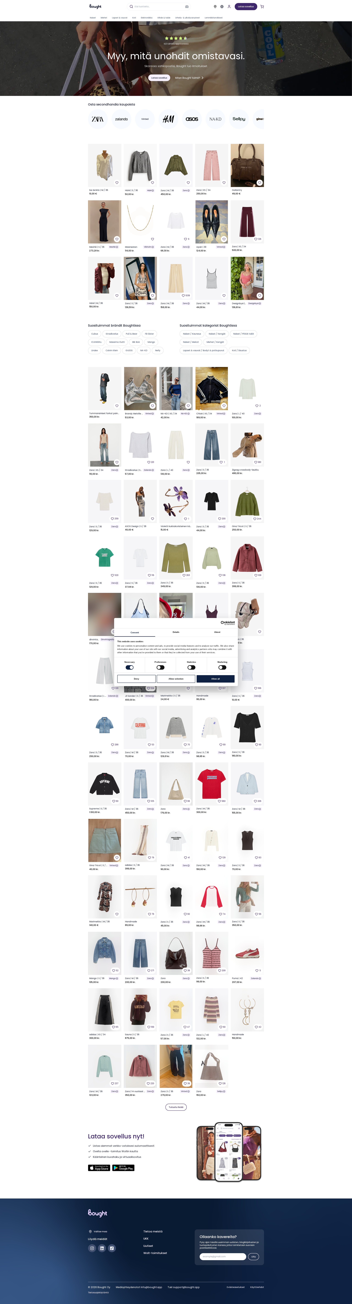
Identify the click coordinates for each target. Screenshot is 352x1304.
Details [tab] (176, 632)
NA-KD (184, 413)
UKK (145, 1239)
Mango (112, 978)
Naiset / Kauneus (192, 333)
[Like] (117, 183)
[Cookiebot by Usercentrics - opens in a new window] (223, 623)
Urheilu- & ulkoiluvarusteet (187, 17)
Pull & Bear (131, 333)
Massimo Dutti (117, 342)
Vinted (220, 247)
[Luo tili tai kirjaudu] (229, 6)
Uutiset (148, 1246)
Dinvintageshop (108, 639)
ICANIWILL (96, 342)
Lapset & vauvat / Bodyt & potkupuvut (203, 350)
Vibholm (147, 247)
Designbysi (253, 303)
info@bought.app (151, 1287)
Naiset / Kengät (217, 333)
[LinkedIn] (102, 1248)
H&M (149, 190)
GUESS (129, 350)
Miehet (104, 17)
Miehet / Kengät (215, 342)
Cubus (94, 333)
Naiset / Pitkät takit (243, 333)
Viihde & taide (163, 17)
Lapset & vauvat (119, 17)
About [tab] (217, 632)
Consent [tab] (135, 632)
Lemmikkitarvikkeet (214, 17)
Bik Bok (136, 342)
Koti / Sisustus (239, 350)
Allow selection (176, 679)
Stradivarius (112, 333)
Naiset (93, 17)
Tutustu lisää (176, 1107)
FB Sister (149, 333)
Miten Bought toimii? (187, 78)
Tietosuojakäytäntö (98, 1292)
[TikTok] (112, 1248)
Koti (134, 17)
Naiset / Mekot (191, 342)
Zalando (147, 470)
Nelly (157, 350)
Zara (185, 190)
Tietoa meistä (153, 1231)
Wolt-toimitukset (155, 1253)
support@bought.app (186, 1287)
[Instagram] (92, 1248)
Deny (136, 679)
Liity (253, 1256)
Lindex (94, 350)
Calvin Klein (112, 350)
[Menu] (222, 6)
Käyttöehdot (257, 1287)
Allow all (215, 679)
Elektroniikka (146, 17)
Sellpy (220, 1091)
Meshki (112, 247)
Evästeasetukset (236, 1287)
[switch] (160, 667)
